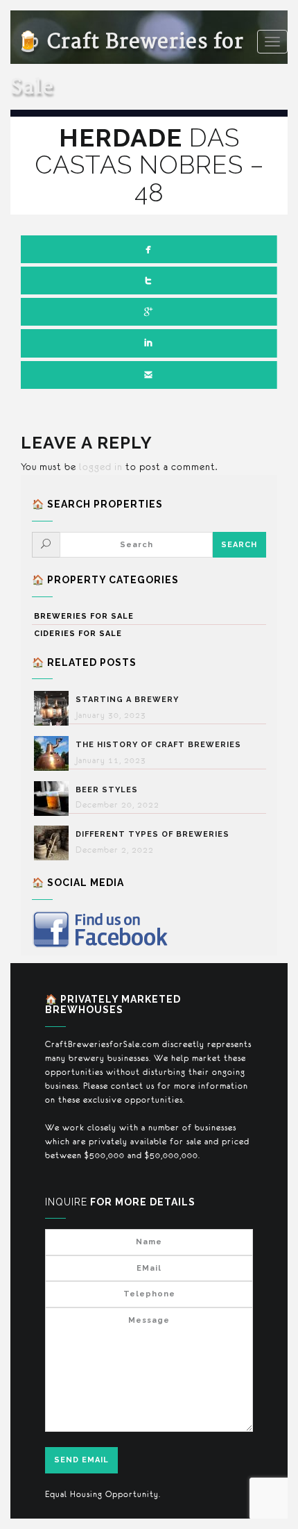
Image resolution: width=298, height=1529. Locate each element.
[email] (149, 375)
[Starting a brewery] (55, 708)
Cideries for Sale (78, 633)
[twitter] (149, 280)
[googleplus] (149, 312)
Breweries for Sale (84, 616)
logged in (101, 466)
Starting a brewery (127, 699)
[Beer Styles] (55, 798)
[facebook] (149, 249)
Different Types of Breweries (152, 834)
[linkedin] (149, 343)
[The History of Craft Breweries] (55, 753)
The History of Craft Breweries (158, 744)
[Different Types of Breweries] (55, 843)
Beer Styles (107, 789)
